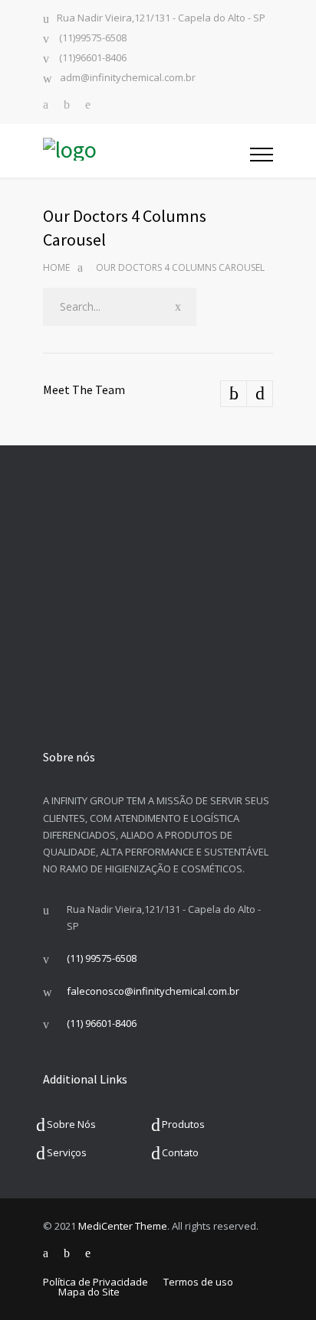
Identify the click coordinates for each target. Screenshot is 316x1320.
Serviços (67, 1152)
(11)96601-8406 (92, 58)
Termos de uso (198, 1282)
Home (56, 267)
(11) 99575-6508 (102, 958)
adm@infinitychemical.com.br (128, 78)
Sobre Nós (71, 1124)
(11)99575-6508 (92, 38)
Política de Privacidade (95, 1282)
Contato (180, 1152)
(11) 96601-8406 (102, 1023)
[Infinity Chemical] (146, 151)
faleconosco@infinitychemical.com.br (153, 991)
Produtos (183, 1124)
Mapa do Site (89, 1292)
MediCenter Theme (122, 1226)
